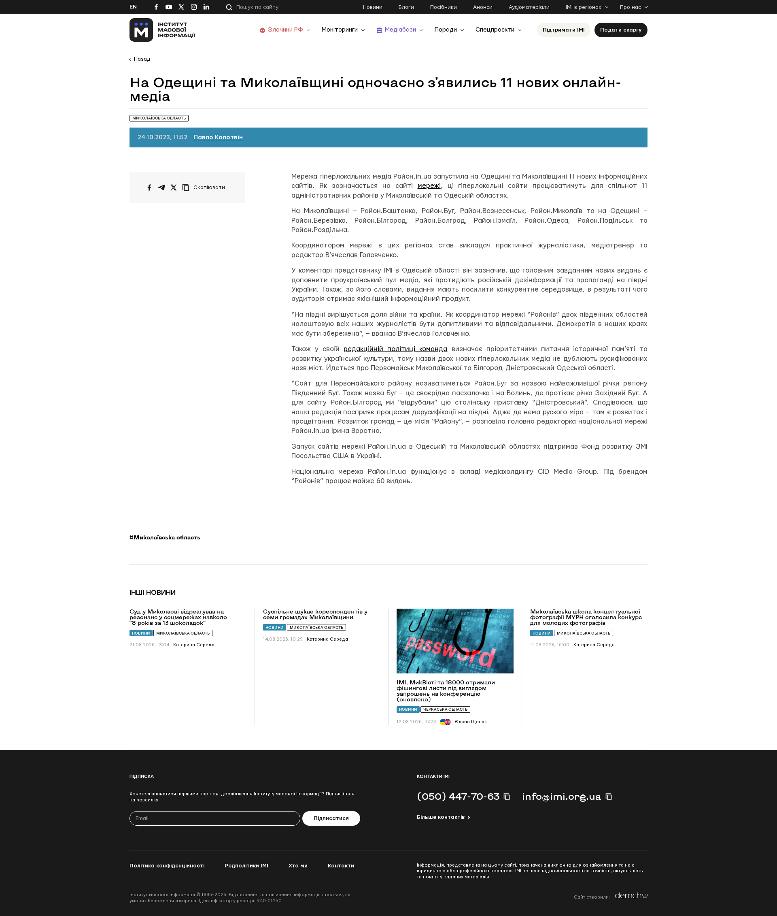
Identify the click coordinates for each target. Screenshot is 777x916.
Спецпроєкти (495, 30)
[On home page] (162, 30)
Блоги (406, 7)
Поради (446, 30)
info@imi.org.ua (561, 796)
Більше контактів (441, 817)
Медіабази (400, 30)
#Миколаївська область (165, 537)
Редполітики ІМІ (246, 866)
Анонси (483, 7)
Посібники (443, 7)
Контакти (341, 866)
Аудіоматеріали (529, 7)
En (133, 7)
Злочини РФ (285, 30)
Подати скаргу (621, 30)
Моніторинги (340, 30)
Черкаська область (445, 709)
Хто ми (298, 866)
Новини (372, 7)
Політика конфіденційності (167, 866)
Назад (142, 59)
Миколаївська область (183, 633)
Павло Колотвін (218, 137)
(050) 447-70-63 (458, 796)
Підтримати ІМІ (564, 30)
